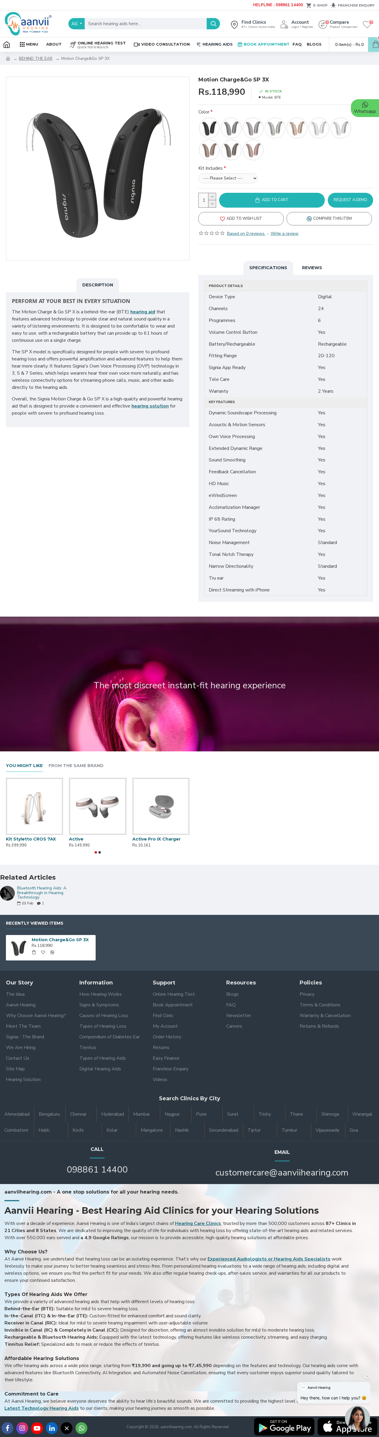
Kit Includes (210, 168)
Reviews (312, 267)
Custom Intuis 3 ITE (91, 839)
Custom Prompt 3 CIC (156, 839)
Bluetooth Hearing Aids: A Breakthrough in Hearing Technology (41, 892)
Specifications (268, 267)
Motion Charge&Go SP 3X (60, 939)
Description (97, 285)
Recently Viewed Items (34, 923)
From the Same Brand (76, 765)
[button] (96, 852)
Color (203, 112)
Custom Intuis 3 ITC (28, 839)
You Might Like (24, 765)
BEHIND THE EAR (35, 58)
